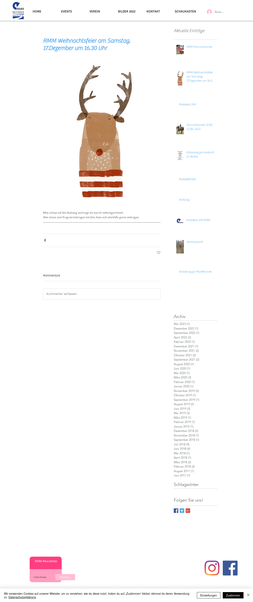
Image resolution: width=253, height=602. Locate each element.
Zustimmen (233, 595)
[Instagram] (212, 568)
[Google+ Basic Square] (188, 510)
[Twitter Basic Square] (182, 510)
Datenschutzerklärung (22, 597)
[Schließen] (248, 595)
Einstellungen (208, 595)
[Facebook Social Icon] (230, 568)
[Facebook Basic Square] (176, 510)
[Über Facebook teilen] (45, 240)
